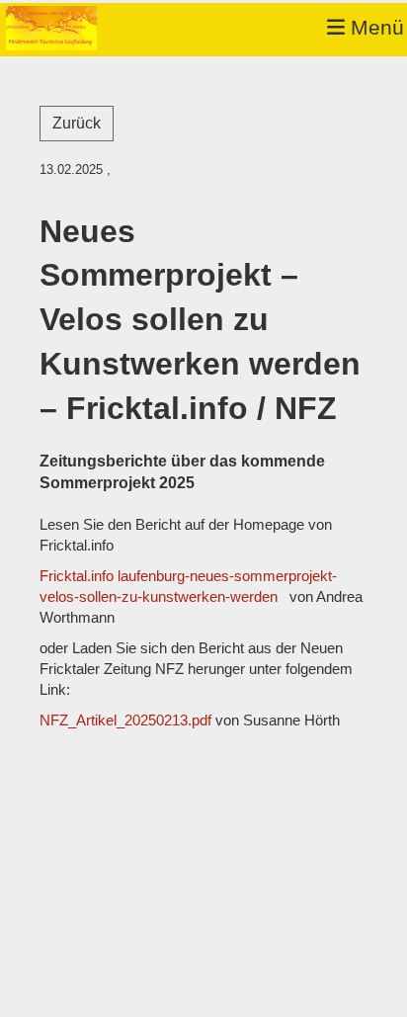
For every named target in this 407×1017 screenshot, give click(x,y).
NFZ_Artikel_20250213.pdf (125, 720)
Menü (374, 27)
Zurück (76, 123)
